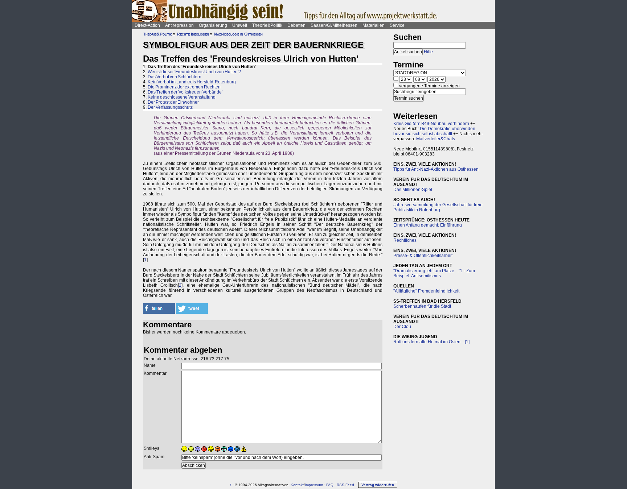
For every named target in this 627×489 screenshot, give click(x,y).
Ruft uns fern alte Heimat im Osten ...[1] (431, 341)
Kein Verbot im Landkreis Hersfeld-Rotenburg (192, 81)
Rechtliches (405, 240)
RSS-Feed (345, 485)
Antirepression (179, 25)
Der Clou (402, 326)
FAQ (329, 485)
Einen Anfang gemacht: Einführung (427, 225)
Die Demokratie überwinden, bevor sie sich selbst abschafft (434, 131)
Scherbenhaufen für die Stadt (422, 306)
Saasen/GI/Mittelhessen (334, 25)
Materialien (373, 25)
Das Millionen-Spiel (412, 189)
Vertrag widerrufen (377, 485)
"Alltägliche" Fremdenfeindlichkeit (426, 291)
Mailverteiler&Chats (435, 138)
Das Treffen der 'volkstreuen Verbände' (185, 92)
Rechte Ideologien (193, 34)
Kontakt (297, 485)
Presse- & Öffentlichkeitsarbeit (422, 255)
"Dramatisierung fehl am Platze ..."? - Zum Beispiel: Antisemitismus (434, 273)
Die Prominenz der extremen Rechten (184, 87)
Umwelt (239, 25)
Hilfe (428, 51)
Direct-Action (147, 25)
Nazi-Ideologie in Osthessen (238, 34)
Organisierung (213, 25)
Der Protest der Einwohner (173, 102)
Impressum (314, 485)
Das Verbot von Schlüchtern (174, 76)
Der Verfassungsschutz (170, 107)
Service (397, 25)
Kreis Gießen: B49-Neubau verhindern (431, 123)
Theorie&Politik (267, 25)
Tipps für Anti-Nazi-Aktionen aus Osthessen (436, 169)
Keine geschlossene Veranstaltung (182, 97)
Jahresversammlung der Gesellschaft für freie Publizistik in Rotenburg (438, 207)
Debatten (296, 25)
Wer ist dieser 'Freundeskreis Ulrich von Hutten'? (194, 71)
